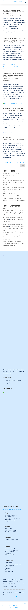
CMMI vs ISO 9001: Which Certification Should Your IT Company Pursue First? (14, 39)
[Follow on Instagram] (20, 597)
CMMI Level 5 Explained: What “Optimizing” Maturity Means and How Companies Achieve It (13, 11)
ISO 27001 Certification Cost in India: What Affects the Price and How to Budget (13, 176)
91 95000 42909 (10, 554)
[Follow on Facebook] (14, 597)
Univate (6, 15)
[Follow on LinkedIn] (24, 597)
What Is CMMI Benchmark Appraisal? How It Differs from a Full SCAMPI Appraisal (13, 182)
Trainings (5, 583)
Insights (21, 607)
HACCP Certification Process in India (13, 108)
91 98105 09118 (9, 571)
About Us (10, 579)
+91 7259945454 (10, 380)
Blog (16, 78)
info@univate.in (9, 383)
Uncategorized (20, 15)
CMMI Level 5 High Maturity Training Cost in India (13, 213)
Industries (11, 581)
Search (22, 165)
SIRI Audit (12, 583)
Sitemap (5, 586)
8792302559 (19, 380)
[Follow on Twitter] (17, 597)
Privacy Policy (12, 586)
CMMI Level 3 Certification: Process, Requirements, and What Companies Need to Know (13, 75)
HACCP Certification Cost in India (12, 138)
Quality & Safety (15, 607)
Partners (5, 581)
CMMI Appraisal (16, 605)
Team (15, 579)
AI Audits (18, 583)
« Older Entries (7, 162)
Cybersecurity (20, 603)
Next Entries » (21, 162)
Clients (21, 579)
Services (18, 581)
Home (4, 579)
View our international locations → (12, 509)
